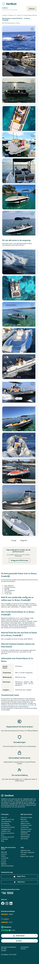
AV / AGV (3, 948)
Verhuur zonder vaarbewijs (26, 832)
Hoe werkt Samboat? (27, 852)
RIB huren (24, 819)
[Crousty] (19, 340)
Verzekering (5, 823)
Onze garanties (6, 821)
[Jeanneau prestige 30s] (19, 262)
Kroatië (3, 862)
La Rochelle (4, 858)
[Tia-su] (19, 144)
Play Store (21, 882)
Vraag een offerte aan (19, 560)
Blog (2, 841)
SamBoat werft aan (7, 819)
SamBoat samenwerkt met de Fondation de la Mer (17, 705)
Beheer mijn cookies (27, 856)
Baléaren (4, 864)
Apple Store (21, 876)
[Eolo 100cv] (19, 197)
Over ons (4, 817)
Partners (23, 948)
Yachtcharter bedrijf (8, 827)
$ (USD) (19, 941)
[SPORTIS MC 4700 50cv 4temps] (19, 38)
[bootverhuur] (9, 3)
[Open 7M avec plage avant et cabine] (19, 64)
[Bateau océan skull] (19, 91)
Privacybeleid (25, 947)
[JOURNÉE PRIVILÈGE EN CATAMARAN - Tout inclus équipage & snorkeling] (19, 288)
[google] (5, 919)
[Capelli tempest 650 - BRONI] (19, 445)
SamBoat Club (5, 831)
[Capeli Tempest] (19, 366)
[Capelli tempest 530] (19, 497)
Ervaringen (4, 839)
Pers (2, 835)
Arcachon (4, 854)
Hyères (3, 856)
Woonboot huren (26, 829)
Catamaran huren (26, 825)
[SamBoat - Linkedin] (11, 903)
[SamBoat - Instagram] (7, 903)
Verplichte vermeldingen (8, 947)
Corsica (3, 860)
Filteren (32, 9)
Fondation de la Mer (7, 837)
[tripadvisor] (6, 927)
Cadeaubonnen (6, 829)
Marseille (4, 852)
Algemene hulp (25, 850)
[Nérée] (19, 171)
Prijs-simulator (6, 825)
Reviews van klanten (7, 833)
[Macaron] (19, 314)
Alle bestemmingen (7, 866)
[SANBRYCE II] (19, 471)
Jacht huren (24, 821)
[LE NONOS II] (19, 523)
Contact (23, 854)
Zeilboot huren (25, 823)
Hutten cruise (25, 834)
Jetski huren (25, 827)
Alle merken (24, 838)
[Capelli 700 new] (19, 419)
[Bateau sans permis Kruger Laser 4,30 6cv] (19, 223)
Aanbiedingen (25, 836)
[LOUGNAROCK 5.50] (19, 118)
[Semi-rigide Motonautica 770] (19, 392)
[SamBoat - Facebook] (2, 903)
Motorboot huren (26, 817)
